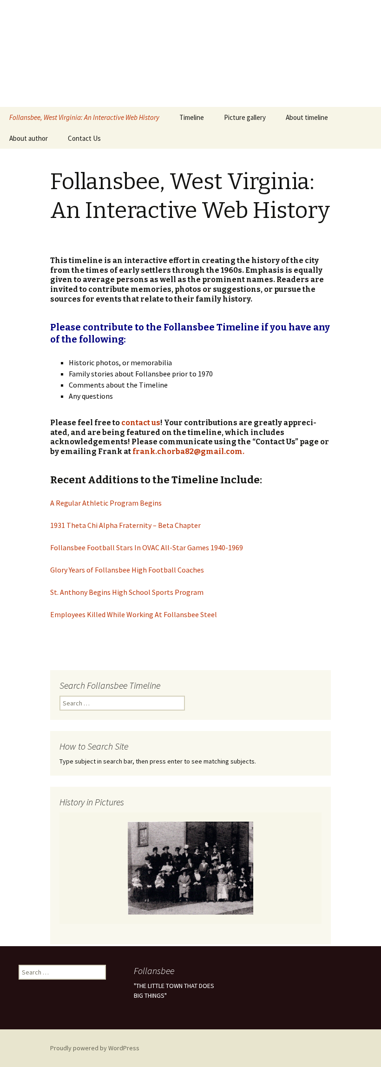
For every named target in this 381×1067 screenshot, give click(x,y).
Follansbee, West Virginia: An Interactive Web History (84, 117)
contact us (140, 422)
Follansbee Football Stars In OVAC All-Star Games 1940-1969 (146, 547)
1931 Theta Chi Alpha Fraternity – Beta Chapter (125, 525)
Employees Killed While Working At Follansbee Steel (133, 614)
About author (28, 138)
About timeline (307, 117)
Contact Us (84, 138)
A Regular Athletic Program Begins (106, 502)
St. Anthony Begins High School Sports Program (127, 592)
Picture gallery (245, 117)
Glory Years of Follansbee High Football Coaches (127, 569)
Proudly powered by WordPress (94, 1048)
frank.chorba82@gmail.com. (188, 451)
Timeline (191, 117)
